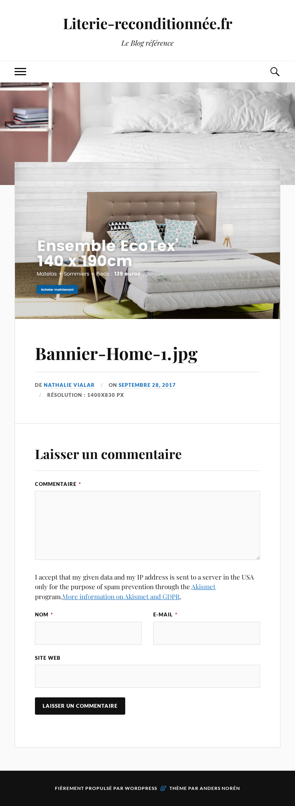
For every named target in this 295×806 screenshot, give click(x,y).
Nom (44, 614)
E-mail (165, 614)
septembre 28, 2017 (147, 385)
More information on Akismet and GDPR (121, 596)
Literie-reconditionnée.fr (147, 23)
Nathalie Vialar (69, 385)
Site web (48, 658)
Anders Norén (220, 788)
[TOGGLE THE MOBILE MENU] (20, 71)
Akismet (203, 586)
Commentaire (58, 484)
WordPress (141, 788)
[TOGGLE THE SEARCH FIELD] (274, 71)
